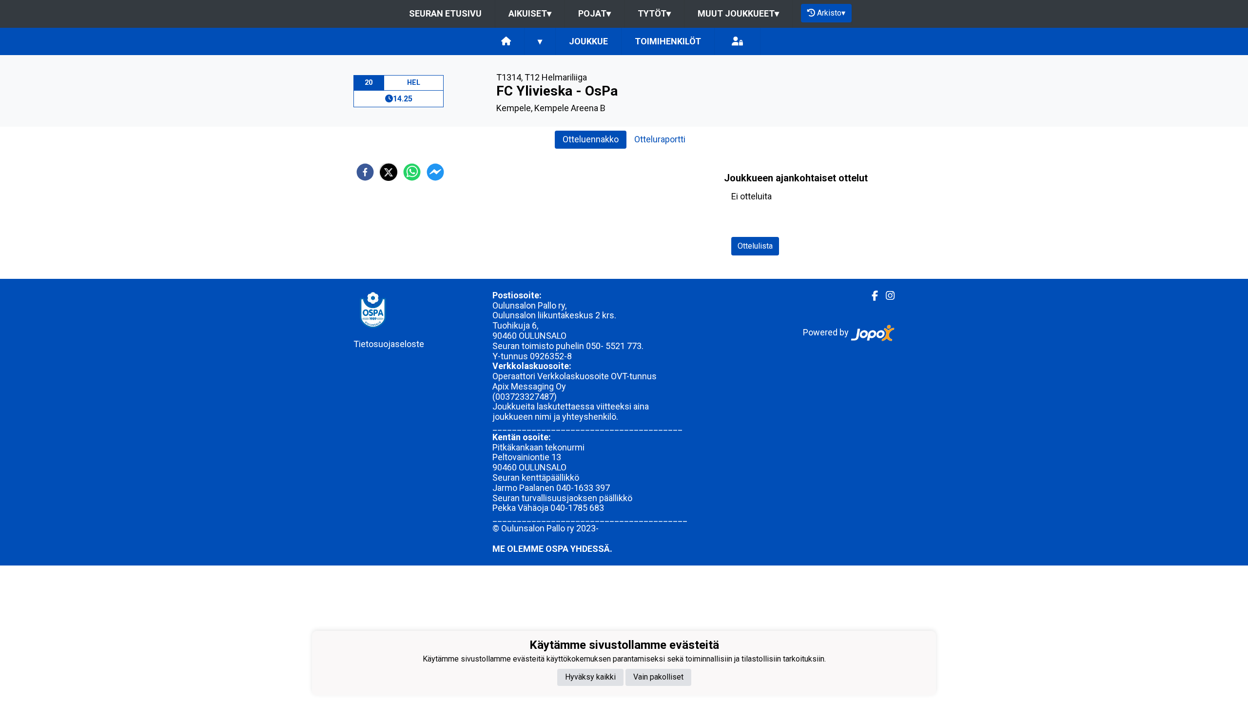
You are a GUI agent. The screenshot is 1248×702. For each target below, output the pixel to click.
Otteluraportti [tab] (659, 139)
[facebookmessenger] (435, 172)
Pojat (594, 13)
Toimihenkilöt (668, 41)
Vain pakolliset (658, 677)
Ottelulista (755, 246)
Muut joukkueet (738, 13)
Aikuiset (529, 13)
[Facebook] (871, 296)
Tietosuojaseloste (388, 344)
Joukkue (588, 41)
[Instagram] (886, 296)
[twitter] (388, 172)
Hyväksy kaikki (590, 677)
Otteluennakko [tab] (591, 139)
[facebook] (365, 172)
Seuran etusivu (445, 13)
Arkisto (831, 13)
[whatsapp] (412, 172)
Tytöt (654, 13)
